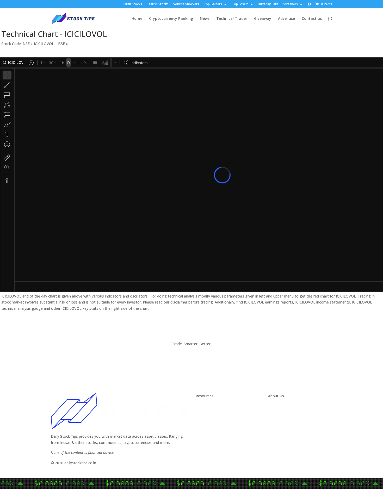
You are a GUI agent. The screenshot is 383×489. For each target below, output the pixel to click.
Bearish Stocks (158, 4)
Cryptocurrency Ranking (171, 19)
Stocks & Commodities (215, 418)
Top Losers (240, 4)
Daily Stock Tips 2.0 (212, 406)
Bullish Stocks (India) (213, 431)
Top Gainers (213, 4)
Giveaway (262, 19)
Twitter (274, 412)
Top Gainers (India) (212, 449)
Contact (275, 406)
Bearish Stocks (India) (214, 437)
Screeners (290, 4)
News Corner (207, 412)
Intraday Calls (268, 4)
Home (137, 19)
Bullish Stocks (132, 4)
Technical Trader (231, 19)
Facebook (276, 418)
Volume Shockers (186, 4)
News (204, 19)
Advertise (286, 19)
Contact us (312, 19)
